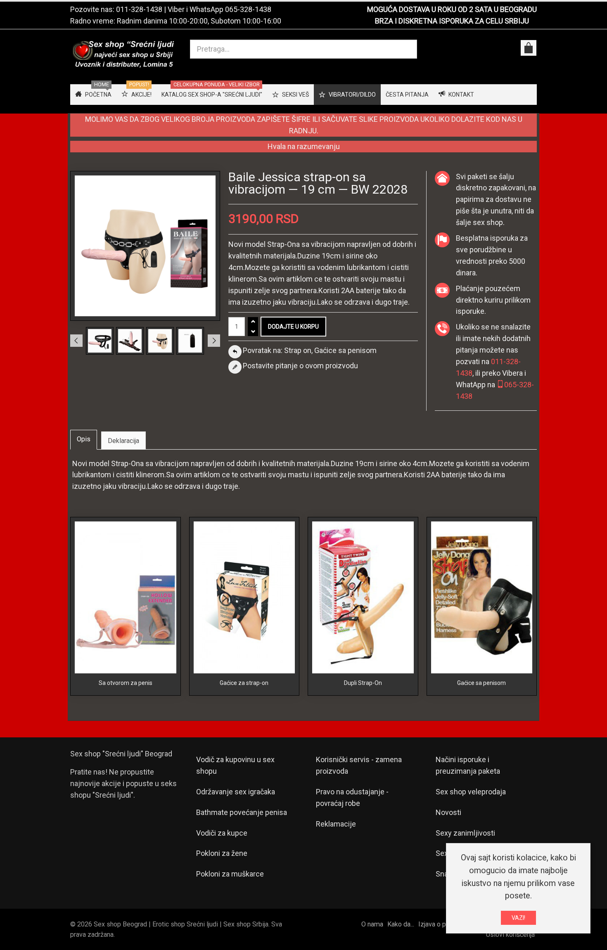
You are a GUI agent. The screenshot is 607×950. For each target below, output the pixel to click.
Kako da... (400, 924)
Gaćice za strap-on (244, 683)
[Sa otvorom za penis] (125, 596)
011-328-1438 (139, 9)
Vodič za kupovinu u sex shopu (235, 765)
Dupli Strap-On (363, 683)
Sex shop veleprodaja (471, 791)
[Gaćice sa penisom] (482, 596)
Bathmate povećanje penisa (241, 812)
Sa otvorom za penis (125, 683)
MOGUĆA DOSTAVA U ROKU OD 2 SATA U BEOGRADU (452, 9)
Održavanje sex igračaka (235, 791)
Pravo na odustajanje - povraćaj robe (352, 797)
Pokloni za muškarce (230, 873)
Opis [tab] (83, 439)
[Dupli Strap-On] (363, 596)
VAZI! (518, 917)
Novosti (448, 812)
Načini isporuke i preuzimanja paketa (468, 765)
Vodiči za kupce (221, 833)
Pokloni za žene (221, 853)
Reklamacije (336, 824)
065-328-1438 (248, 9)
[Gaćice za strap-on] (244, 596)
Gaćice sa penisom (481, 683)
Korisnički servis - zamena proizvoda (359, 765)
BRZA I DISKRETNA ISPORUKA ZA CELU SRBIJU (452, 21)
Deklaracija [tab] (123, 441)
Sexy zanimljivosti (465, 833)
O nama (372, 924)
